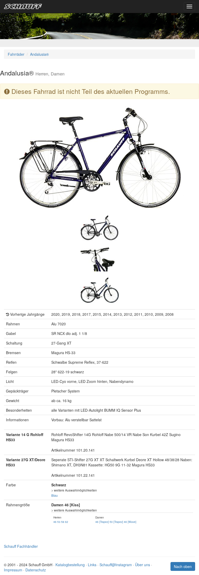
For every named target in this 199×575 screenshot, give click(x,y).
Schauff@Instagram (116, 564)
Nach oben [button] (183, 566)
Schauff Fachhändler (21, 546)
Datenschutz (35, 569)
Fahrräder (16, 54)
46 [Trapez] (102, 522)
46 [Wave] (130, 522)
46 (54, 522)
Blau (54, 495)
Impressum (13, 569)
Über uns (142, 564)
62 (66, 522)
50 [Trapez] (116, 522)
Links (92, 564)
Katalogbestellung (70, 564)
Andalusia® (39, 54)
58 (62, 522)
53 (58, 522)
